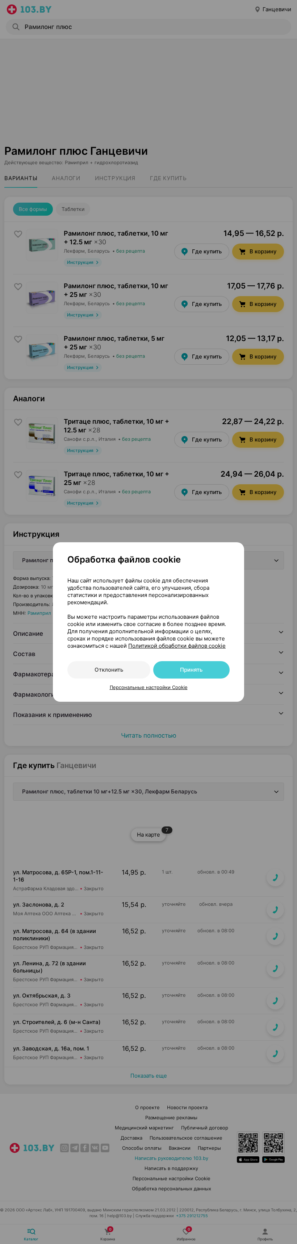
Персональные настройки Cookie (149, 687)
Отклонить (109, 669)
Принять (191, 669)
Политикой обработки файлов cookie (177, 645)
